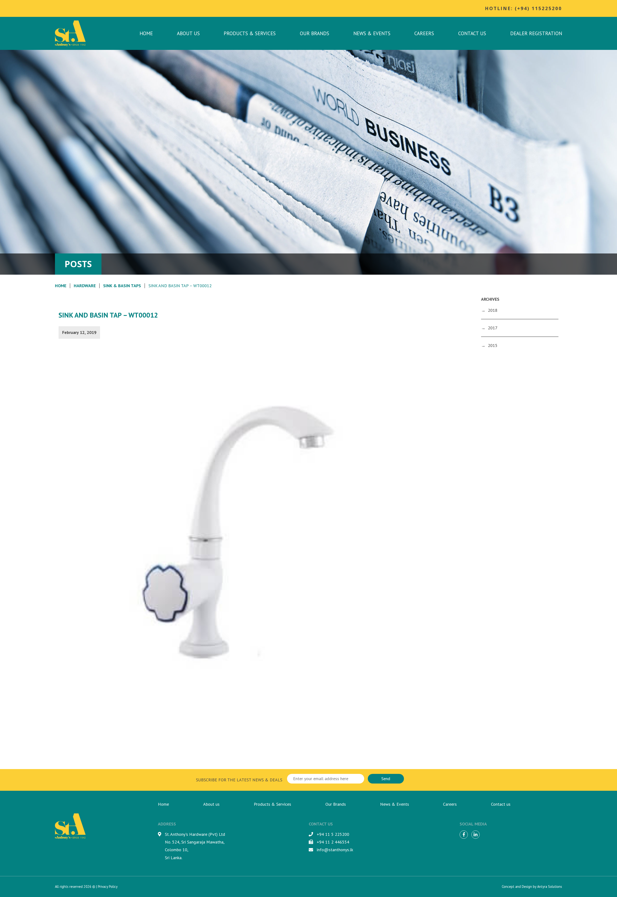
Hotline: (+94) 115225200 (523, 8)
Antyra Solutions (549, 886)
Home (146, 33)
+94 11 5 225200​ (333, 834)
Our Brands (314, 33)
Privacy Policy (108, 886)
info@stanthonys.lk (335, 849)
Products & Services (250, 33)
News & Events (371, 33)
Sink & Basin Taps (122, 285)
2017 (492, 328)
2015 (492, 345)
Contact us (472, 33)
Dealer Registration (536, 33)
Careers (424, 33)
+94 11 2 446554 (333, 842)
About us (188, 33)
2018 (492, 310)
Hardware (85, 285)
